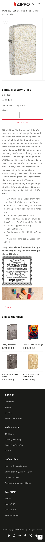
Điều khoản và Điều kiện (16, 466)
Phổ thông (26, 11)
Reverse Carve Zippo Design (10, 375)
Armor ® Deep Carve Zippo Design (31, 375)
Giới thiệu (9, 401)
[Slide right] (28, 85)
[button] (5, 4)
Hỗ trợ (8, 450)
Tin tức (8, 407)
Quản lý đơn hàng (13, 439)
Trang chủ (6, 11)
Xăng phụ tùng (12, 515)
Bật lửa (16, 11)
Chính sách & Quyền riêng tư (18, 472)
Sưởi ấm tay (10, 510)
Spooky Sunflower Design (33, 345)
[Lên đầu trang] (40, 537)
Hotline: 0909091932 (14, 418)
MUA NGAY (22, 122)
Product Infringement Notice (18, 483)
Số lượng (5, 110)
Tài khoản (9, 434)
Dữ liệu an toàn (12, 477)
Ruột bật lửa (10, 504)
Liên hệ (8, 413)
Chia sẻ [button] (8, 307)
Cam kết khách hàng (14, 445)
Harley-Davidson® (9, 345)
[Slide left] (17, 85)
